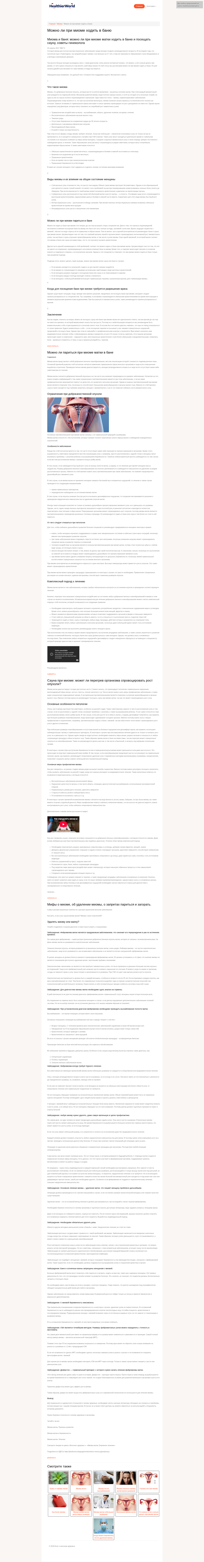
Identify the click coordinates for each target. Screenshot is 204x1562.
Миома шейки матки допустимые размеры (81, 1513)
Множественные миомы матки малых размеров (126, 1490)
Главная (139, 6)
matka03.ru (51, 674)
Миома (59, 24)
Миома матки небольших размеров (103, 1513)
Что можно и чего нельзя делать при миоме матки (148, 1513)
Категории (151, 6)
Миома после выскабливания (103, 1490)
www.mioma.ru (52, 346)
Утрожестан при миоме (149, 1489)
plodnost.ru (51, 1458)
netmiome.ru (52, 898)
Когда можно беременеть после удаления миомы (103, 1537)
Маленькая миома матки (126, 1512)
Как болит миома (58, 1512)
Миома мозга (81, 1489)
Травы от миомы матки (59, 1489)
